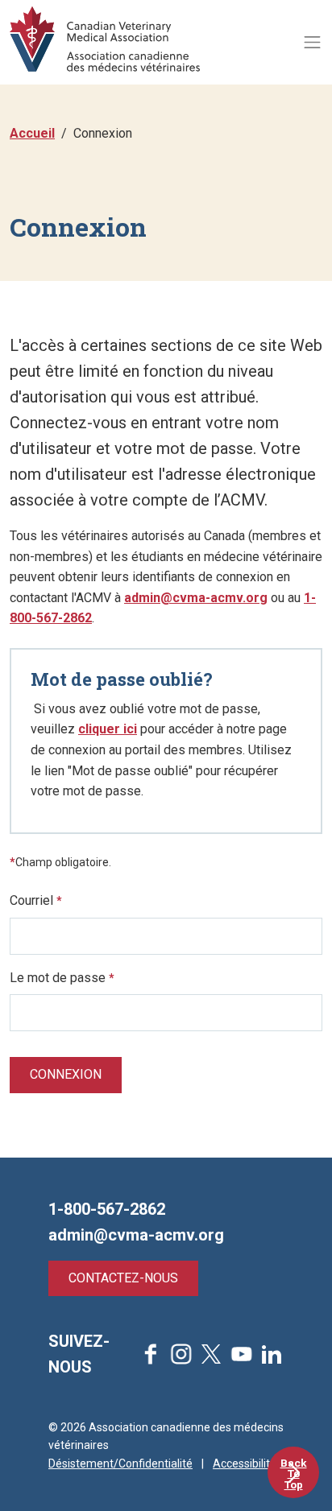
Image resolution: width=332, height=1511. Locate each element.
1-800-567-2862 (106, 1209)
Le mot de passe (62, 977)
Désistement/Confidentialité (120, 1463)
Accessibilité (244, 1463)
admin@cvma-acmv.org (196, 597)
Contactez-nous (123, 1278)
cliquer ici (107, 729)
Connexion (66, 1074)
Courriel (36, 900)
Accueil (32, 133)
